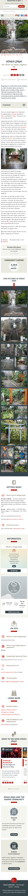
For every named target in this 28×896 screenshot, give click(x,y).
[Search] (25, 11)
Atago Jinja (5, 241)
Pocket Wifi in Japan (19, 528)
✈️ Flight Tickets (14, 18)
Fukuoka (13, 114)
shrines (17, 112)
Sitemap (16, 887)
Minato (20, 54)
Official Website (5, 724)
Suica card (12, 519)
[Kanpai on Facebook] (22, 15)
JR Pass (19, 516)
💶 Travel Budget (5, 18)
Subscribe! (21, 8)
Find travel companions (14, 868)
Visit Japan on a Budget (7, 712)
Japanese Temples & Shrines (9, 710)
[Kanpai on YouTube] (26, 15)
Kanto (13, 54)
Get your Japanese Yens (7, 672)
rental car (20, 519)
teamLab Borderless (7, 762)
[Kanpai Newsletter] (18, 15)
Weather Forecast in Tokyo (14, 612)
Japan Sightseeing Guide (6, 54)
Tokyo (17, 54)
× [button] (26, 2)
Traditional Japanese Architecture (10, 714)
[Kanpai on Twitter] (24, 15)
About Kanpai (20, 885)
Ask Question (14, 834)
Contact (10, 887)
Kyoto (2, 116)
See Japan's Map (14, 570)
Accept (14, 566)
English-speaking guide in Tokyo (15, 681)
